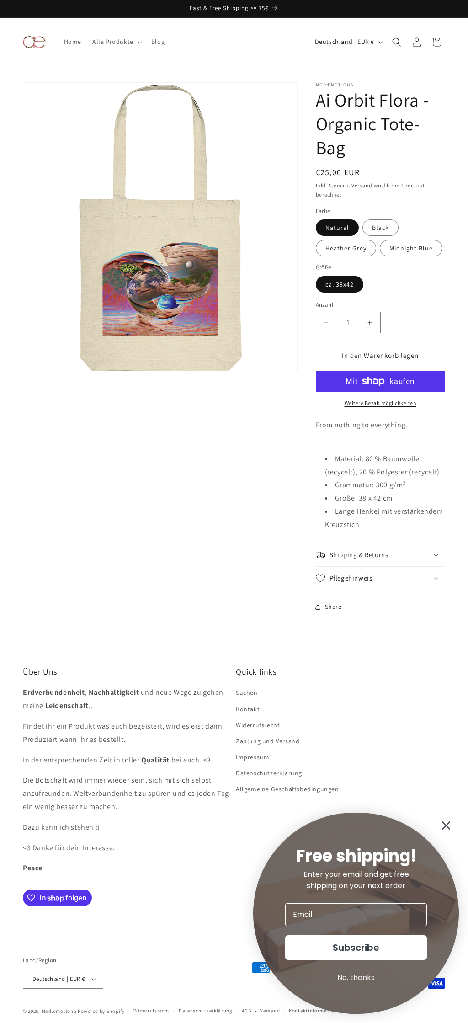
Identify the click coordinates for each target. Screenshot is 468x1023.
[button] (116, 41)
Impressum (252, 757)
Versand (361, 185)
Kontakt (248, 709)
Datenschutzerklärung (269, 773)
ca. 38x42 (339, 284)
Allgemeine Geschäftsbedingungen (287, 789)
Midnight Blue (411, 248)
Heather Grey (346, 248)
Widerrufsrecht (258, 725)
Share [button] (333, 606)
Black (380, 228)
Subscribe (356, 947)
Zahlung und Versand (267, 741)
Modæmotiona (59, 1011)
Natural (337, 228)
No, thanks (356, 977)
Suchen (247, 692)
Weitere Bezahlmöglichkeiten (381, 403)
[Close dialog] (446, 825)
